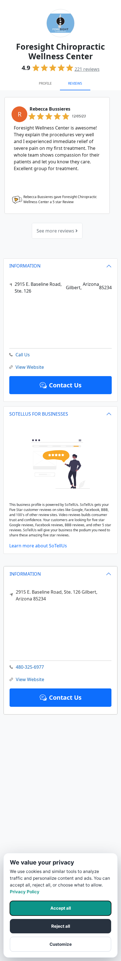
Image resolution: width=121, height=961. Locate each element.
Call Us (22, 355)
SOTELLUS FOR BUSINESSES (38, 414)
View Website (30, 679)
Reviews (75, 83)
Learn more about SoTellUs (38, 546)
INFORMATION (25, 574)
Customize (61, 944)
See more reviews (56, 231)
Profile (45, 83)
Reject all (60, 926)
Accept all (60, 908)
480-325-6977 (30, 667)
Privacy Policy (24, 891)
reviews (87, 69)
